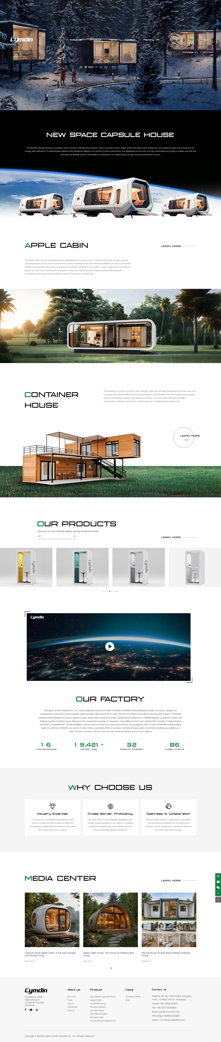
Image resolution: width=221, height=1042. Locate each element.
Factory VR (151, 39)
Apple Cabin (96, 1000)
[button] (103, 591)
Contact (130, 39)
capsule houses (79, 718)
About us (76, 39)
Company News (132, 996)
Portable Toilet (96, 1017)
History (70, 1003)
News (113, 39)
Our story (71, 996)
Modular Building (98, 1007)
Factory (71, 1010)
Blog (127, 1000)
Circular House (97, 1010)
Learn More (171, 246)
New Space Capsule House (102, 996)
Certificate (72, 1007)
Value (70, 1000)
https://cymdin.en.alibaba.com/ (169, 1020)
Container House (98, 1003)
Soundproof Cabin (98, 1014)
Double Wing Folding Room (130, 718)
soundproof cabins (168, 718)
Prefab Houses (151, 717)
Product (95, 39)
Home (58, 39)
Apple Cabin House (96, 718)
